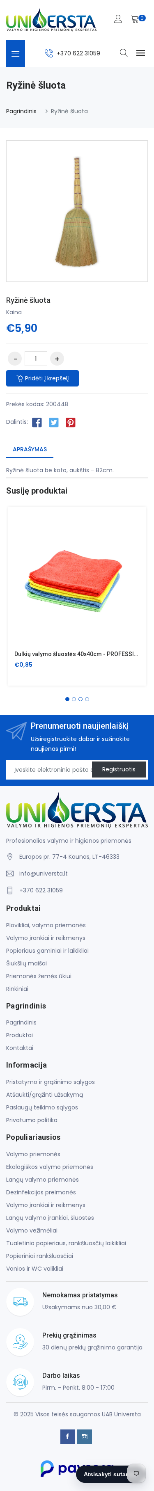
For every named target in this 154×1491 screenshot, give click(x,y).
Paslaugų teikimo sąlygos (42, 1107)
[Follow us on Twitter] (53, 422)
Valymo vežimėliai (31, 1230)
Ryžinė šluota (28, 300)
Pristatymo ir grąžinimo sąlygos (50, 1082)
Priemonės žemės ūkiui (38, 976)
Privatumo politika (31, 1120)
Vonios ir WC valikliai (34, 1269)
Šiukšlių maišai (26, 963)
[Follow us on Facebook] (37, 422)
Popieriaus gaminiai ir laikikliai (47, 951)
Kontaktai (19, 1048)
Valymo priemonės (33, 1154)
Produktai (19, 1035)
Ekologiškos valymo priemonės (49, 1167)
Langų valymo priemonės (42, 1179)
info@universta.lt (43, 873)
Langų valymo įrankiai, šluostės (50, 1218)
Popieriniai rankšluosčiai (39, 1256)
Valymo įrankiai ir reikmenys (45, 938)
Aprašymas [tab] (30, 449)
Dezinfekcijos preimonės (41, 1192)
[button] (67, 699)
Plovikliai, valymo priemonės (46, 925)
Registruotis (119, 769)
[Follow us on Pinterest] (70, 422)
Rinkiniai (17, 989)
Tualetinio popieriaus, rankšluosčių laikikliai (66, 1243)
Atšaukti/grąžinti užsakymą (44, 1095)
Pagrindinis (21, 111)
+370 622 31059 (78, 53)
